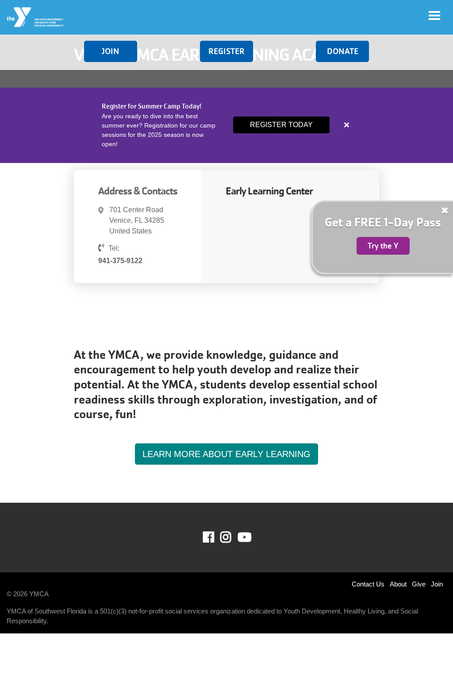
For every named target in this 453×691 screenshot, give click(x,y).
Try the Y (383, 246)
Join (110, 51)
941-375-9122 (120, 260)
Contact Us (368, 584)
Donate (342, 51)
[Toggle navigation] (434, 15)
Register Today (281, 124)
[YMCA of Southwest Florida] (36, 17)
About (398, 584)
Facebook (214, 537)
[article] (226, 125)
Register (226, 51)
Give (419, 584)
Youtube (244, 537)
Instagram (232, 537)
